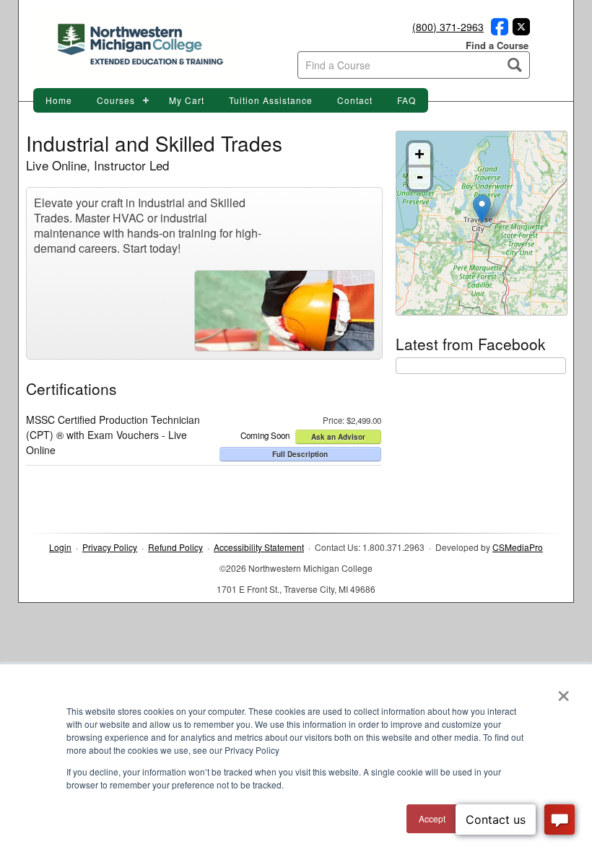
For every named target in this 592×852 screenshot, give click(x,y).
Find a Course (497, 45)
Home (58, 100)
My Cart (186, 100)
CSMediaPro (517, 547)
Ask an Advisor (338, 437)
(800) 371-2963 (448, 26)
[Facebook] (497, 31)
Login (60, 547)
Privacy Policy (109, 547)
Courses (116, 100)
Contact (355, 100)
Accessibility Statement (259, 547)
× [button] (563, 690)
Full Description (300, 454)
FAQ (406, 100)
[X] (519, 31)
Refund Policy (175, 547)
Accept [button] (432, 818)
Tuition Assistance (271, 100)
